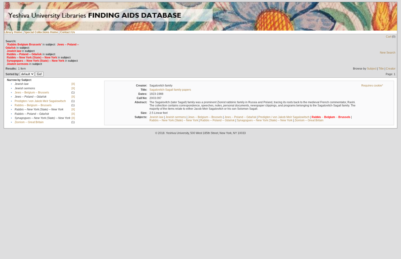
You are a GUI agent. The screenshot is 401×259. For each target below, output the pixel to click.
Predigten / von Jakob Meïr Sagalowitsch (40, 101)
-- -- (331, 117)
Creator (390, 68)
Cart (388, 36)
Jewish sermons (175, 117)
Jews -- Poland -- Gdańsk (240, 117)
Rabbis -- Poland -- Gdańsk (217, 120)
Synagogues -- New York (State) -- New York (264, 120)
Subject (371, 68)
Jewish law (156, 117)
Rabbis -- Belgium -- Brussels (33, 105)
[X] (73, 84)
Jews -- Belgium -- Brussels (32, 92)
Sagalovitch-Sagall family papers (170, 89)
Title (381, 68)
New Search (387, 52)
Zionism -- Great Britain (29, 122)
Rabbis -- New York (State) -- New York (173, 120)
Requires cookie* (372, 85)
